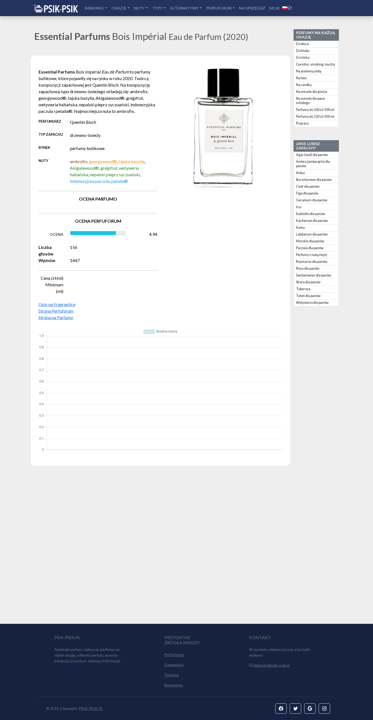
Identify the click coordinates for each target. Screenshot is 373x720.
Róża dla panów (307, 268)
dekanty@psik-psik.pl (272, 665)
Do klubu (302, 51)
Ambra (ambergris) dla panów (313, 164)
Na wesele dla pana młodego (310, 100)
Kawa (300, 227)
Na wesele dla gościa (311, 92)
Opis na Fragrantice (57, 304)
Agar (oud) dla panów (312, 155)
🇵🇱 (285, 7)
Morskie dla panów (310, 241)
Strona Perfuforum (56, 310)
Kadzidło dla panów (310, 214)
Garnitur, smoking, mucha (315, 64)
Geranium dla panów (311, 200)
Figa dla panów (307, 193)
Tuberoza (303, 289)
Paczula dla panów (310, 248)
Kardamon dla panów (312, 221)
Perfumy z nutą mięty (311, 255)
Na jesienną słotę (309, 71)
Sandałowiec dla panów (313, 275)
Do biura (302, 44)
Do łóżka (303, 57)
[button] (281, 708)
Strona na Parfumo (56, 317)
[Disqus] (186, 547)
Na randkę (304, 85)
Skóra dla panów (308, 282)
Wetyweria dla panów (312, 303)
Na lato (301, 78)
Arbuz (300, 173)
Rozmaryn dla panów (311, 262)
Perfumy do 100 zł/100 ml (315, 110)
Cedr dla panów (307, 186)
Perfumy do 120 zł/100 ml (315, 116)
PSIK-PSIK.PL (91, 708)
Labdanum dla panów (312, 234)
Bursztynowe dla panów (314, 180)
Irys (298, 207)
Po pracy (302, 123)
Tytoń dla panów (308, 296)
